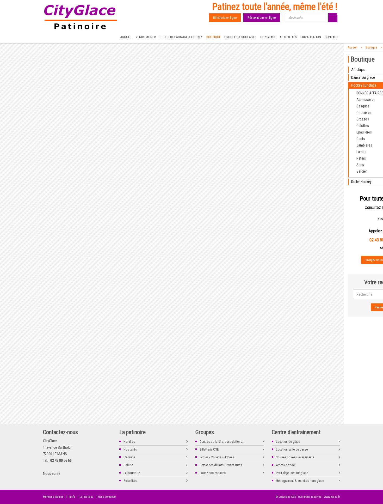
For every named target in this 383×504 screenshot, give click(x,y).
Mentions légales (53, 497)
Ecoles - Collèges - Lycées (217, 457)
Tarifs (71, 497)
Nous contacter (107, 497)
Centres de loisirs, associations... (222, 442)
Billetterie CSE (209, 449)
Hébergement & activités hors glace (300, 481)
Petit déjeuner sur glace (292, 473)
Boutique (213, 37)
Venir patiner (146, 37)
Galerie (128, 465)
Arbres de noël (285, 465)
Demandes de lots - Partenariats (221, 465)
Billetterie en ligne (225, 18)
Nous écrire (51, 473)
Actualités (288, 37)
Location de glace (288, 442)
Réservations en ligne (262, 18)
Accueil (126, 37)
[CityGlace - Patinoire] (81, 17)
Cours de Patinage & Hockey (181, 37)
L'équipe (129, 457)
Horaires (129, 442)
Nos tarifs (130, 449)
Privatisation (310, 37)
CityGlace (268, 37)
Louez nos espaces (213, 473)
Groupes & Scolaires (240, 37)
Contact (331, 37)
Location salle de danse (292, 449)
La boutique (131, 473)
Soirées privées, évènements (295, 457)
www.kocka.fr (332, 497)
